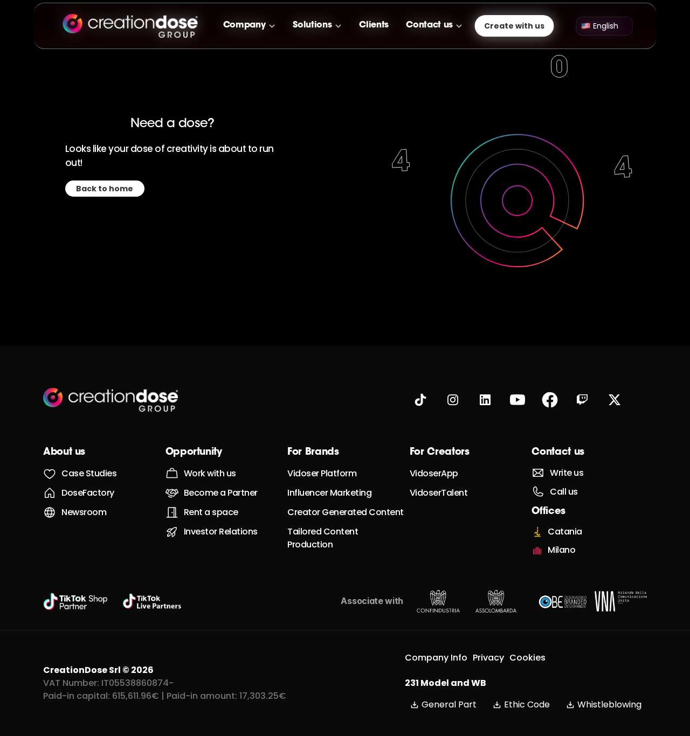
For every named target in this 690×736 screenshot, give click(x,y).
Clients (374, 25)
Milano (561, 550)
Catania (565, 531)
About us (64, 452)
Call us (564, 491)
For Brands (313, 452)
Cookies (527, 657)
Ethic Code (527, 704)
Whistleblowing (609, 704)
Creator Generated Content (345, 512)
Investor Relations (221, 531)
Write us (566, 473)
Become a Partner (221, 493)
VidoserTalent (439, 493)
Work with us (210, 473)
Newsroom (83, 512)
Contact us (558, 452)
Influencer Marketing (329, 493)
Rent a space (211, 512)
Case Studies (88, 473)
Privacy (488, 657)
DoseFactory (87, 493)
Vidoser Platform (321, 473)
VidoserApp (434, 473)
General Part (449, 704)
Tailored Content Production (323, 538)
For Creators (440, 452)
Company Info (436, 657)
